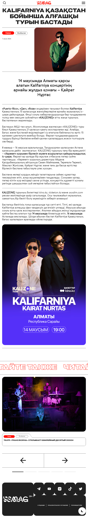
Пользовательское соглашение (58, 505)
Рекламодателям (76, 505)
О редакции (41, 505)
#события (21, 33)
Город (8, 33)
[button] (23, 460)
